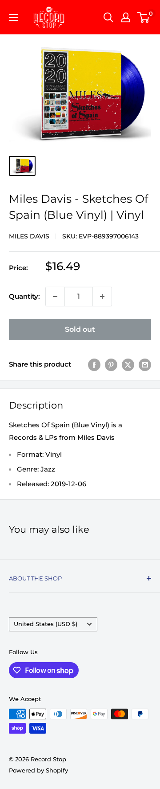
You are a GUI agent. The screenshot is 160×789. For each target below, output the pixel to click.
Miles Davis (29, 236)
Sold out (80, 329)
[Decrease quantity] (55, 296)
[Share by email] (145, 364)
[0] (143, 17)
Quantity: (24, 296)
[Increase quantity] (102, 296)
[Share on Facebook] (94, 364)
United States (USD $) (45, 624)
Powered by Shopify (38, 770)
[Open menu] (13, 17)
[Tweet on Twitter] (128, 364)
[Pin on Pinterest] (111, 364)
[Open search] (108, 17)
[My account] (125, 17)
